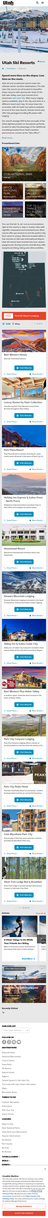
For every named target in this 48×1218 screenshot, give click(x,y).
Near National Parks (11, 1128)
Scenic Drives (8, 1114)
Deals (5, 1160)
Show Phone (11, 374)
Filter (8, 316)
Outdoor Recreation (10, 1102)
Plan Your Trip (8, 1110)
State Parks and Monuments (14, 1132)
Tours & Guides (10, 1157)
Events (6, 1164)
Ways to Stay (7, 1124)
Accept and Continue (24, 1213)
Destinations (11, 68)
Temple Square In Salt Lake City (15, 1080)
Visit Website (24, 368)
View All (41, 913)
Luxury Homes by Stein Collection (23, 402)
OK (45, 1169)
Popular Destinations (11, 1136)
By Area (5, 1148)
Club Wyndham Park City (18, 834)
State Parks (7, 1064)
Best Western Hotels (15, 354)
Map (17, 323)
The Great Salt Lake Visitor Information (19, 1084)
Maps (4, 1088)
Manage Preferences (24, 1206)
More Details (36, 374)
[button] (41, 939)
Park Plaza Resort (14, 450)
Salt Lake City (19, 98)
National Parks (8, 1053)
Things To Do (9, 1097)
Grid (6, 323)
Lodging (6, 1119)
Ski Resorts (6, 1068)
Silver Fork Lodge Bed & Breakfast (23, 881)
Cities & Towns (8, 1060)
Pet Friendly (7, 1144)
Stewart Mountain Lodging (19, 596)
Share (42, 61)
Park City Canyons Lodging (19, 739)
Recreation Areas (9, 1092)
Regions (5, 1076)
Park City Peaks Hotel (16, 786)
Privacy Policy (8, 1194)
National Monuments (11, 1056)
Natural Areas (8, 1072)
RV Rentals (6, 1152)
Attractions (7, 1106)
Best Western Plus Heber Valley (21, 691)
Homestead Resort (14, 548)
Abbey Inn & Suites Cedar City (21, 643)
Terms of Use (37, 1191)
